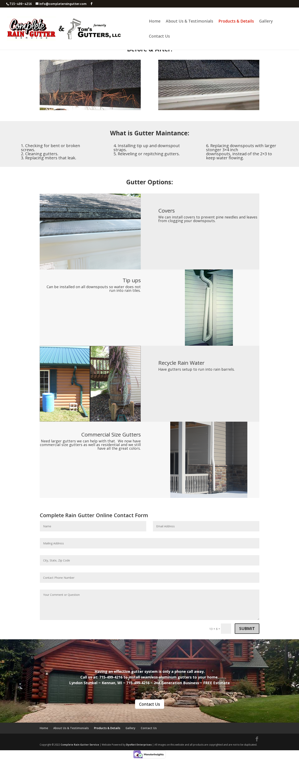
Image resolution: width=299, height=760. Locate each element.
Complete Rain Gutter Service (80, 744)
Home (154, 22)
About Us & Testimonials (189, 22)
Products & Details (236, 22)
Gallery (266, 22)
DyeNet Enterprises (139, 744)
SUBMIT (247, 628)
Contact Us (159, 37)
